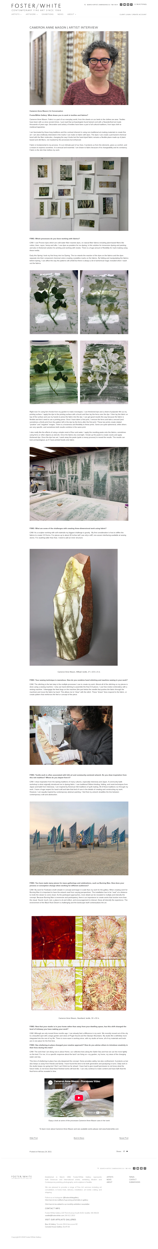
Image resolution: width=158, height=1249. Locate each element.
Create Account (139, 14)
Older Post (34, 1138)
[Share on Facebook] (124, 1151)
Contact (133, 1180)
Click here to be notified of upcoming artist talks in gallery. (66, 1200)
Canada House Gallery (53, 1227)
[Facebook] (121, 4)
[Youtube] (124, 4)
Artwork (31, 14)
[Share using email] (127, 1151)
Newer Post (123, 1138)
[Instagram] (128, 4)
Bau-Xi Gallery (50, 1224)
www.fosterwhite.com (110, 1129)
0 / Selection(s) (140, 4)
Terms (131, 1177)
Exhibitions (48, 14)
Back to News (79, 1138)
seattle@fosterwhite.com (54, 1215)
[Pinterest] (131, 4)
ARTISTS (110, 1177)
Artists (15, 14)
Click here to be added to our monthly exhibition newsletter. (67, 1204)
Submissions (134, 1182)
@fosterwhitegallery (71, 1197)
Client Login (125, 14)
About (71, 14)
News (60, 14)
